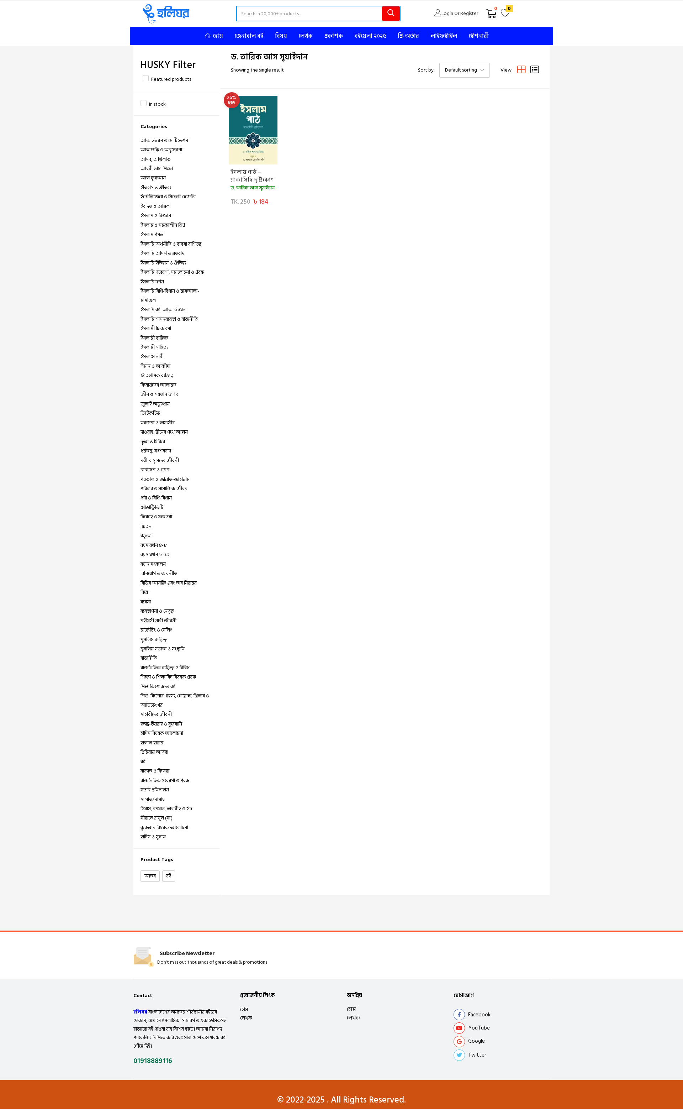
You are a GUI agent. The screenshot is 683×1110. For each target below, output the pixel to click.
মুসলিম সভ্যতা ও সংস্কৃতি (163, 649)
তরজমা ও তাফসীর (158, 423)
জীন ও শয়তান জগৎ (159, 394)
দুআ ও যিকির (153, 442)
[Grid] (521, 70)
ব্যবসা (146, 602)
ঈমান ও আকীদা (155, 366)
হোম (244, 1009)
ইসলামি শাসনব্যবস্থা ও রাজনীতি (169, 319)
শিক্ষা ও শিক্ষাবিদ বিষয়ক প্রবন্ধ (168, 677)
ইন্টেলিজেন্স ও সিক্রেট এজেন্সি (168, 197)
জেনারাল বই (249, 36)
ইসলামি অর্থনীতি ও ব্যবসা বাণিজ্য (171, 244)
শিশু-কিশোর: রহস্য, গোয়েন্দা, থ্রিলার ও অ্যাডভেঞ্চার (175, 700)
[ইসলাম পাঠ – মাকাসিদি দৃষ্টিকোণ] (253, 130)
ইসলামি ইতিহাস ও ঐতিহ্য (163, 263)
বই (143, 762)
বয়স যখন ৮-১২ (155, 554)
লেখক (306, 36)
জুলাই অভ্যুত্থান (155, 404)
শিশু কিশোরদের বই (158, 686)
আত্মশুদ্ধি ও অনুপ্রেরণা (161, 150)
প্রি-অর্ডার (408, 36)
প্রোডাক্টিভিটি (152, 507)
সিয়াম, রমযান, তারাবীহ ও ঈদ (166, 809)
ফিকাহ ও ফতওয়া (156, 517)
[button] (491, 13)
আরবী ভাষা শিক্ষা (157, 168)
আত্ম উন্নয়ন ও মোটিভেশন (164, 140)
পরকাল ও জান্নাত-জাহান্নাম (165, 479)
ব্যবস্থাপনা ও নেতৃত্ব (157, 611)
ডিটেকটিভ (150, 413)
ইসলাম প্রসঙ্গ (152, 234)
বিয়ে (144, 592)
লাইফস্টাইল (444, 36)
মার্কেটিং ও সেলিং (156, 630)
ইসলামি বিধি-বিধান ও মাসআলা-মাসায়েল (170, 295)
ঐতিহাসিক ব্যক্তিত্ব (157, 375)
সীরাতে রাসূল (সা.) (157, 818)
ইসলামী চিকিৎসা (156, 328)
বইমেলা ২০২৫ (370, 36)
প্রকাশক (333, 36)
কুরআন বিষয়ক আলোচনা (164, 827)
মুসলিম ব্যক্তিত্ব (154, 639)
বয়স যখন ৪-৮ (154, 545)
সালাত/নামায (153, 799)
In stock (157, 104)
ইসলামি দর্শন (152, 282)
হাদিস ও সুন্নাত (153, 837)
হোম (218, 36)
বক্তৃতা (146, 536)
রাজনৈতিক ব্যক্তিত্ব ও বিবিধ (165, 668)
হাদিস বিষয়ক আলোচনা (162, 733)
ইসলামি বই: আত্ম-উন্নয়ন (163, 309)
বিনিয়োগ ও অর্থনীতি (159, 573)
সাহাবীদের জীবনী (156, 714)
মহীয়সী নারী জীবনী (158, 621)
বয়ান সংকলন (153, 564)
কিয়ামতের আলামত (158, 385)
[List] (534, 70)
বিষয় (281, 36)
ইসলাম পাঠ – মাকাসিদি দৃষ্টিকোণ (252, 175)
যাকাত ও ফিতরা (155, 771)
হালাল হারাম (152, 743)
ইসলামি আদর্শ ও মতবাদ (162, 253)
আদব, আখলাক (156, 159)
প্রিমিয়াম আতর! (154, 752)
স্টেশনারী (479, 36)
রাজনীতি (149, 658)
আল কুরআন (153, 178)
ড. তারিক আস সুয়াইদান (253, 188)
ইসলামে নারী (152, 356)
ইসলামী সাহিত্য (154, 347)
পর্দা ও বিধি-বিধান (156, 498)
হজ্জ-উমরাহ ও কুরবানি (161, 724)
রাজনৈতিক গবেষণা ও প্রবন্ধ (165, 780)
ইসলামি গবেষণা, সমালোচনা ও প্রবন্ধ (172, 272)
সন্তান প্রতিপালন (155, 790)
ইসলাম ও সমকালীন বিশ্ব (163, 225)
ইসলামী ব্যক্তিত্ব (154, 338)
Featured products (171, 79)
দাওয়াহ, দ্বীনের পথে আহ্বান (164, 432)
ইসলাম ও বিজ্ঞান (156, 215)
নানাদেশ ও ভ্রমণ (155, 470)
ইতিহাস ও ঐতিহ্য (156, 187)
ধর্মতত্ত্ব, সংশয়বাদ (156, 451)
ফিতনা (147, 526)
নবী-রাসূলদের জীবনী (160, 460)
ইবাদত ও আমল (155, 206)
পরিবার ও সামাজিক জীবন (164, 489)
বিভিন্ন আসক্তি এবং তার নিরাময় (169, 583)
